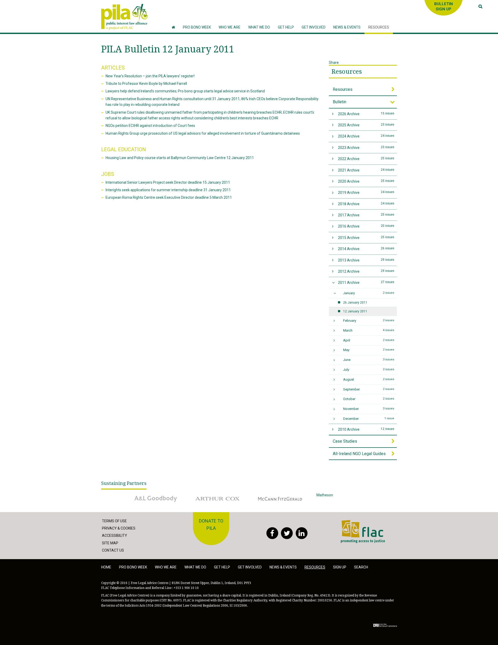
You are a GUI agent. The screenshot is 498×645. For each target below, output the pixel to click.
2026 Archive (366, 114)
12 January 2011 (355, 311)
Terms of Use (114, 521)
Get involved (250, 567)
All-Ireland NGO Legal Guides (359, 453)
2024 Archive (366, 136)
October (369, 399)
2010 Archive (366, 429)
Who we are (166, 567)
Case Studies (345, 441)
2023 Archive (366, 147)
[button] (229, 27)
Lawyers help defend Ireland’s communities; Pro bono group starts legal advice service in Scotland (185, 91)
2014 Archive (366, 248)
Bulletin (339, 101)
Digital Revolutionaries (385, 625)
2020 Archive (366, 181)
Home (106, 567)
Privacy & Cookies (118, 528)
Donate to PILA (211, 524)
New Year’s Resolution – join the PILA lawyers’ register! (150, 76)
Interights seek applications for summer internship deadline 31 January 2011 (168, 190)
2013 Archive (366, 260)
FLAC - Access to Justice (361, 523)
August (369, 379)
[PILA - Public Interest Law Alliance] (124, 17)
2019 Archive (366, 192)
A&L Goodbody (142, 495)
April (369, 340)
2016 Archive (366, 226)
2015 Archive (366, 237)
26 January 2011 (355, 302)
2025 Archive (366, 125)
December (369, 419)
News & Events (283, 567)
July (369, 370)
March (369, 330)
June (369, 360)
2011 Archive (366, 282)
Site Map (110, 543)
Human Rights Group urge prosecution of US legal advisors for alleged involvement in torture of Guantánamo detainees (203, 133)
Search (361, 567)
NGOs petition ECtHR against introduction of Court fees (150, 125)
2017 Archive (366, 215)
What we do (195, 567)
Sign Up (339, 567)
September (369, 389)
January (369, 293)
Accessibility (114, 535)
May (369, 350)
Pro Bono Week (133, 567)
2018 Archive (366, 204)
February (369, 320)
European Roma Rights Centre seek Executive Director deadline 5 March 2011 (169, 197)
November (369, 409)
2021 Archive (366, 170)
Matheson (324, 495)
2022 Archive (366, 158)
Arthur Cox (201, 495)
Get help (222, 567)
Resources (346, 71)
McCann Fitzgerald (269, 495)
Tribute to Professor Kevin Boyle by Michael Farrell (146, 83)
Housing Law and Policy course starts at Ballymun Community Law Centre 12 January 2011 (180, 158)
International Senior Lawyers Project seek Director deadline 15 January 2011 (168, 182)
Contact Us (113, 550)
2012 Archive (366, 271)
